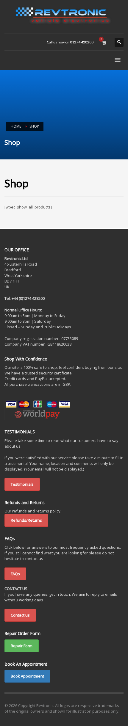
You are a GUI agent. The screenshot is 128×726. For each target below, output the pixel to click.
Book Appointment (27, 676)
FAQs (15, 573)
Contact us (20, 615)
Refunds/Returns (26, 520)
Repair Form (21, 645)
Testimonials (22, 484)
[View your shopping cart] (104, 42)
